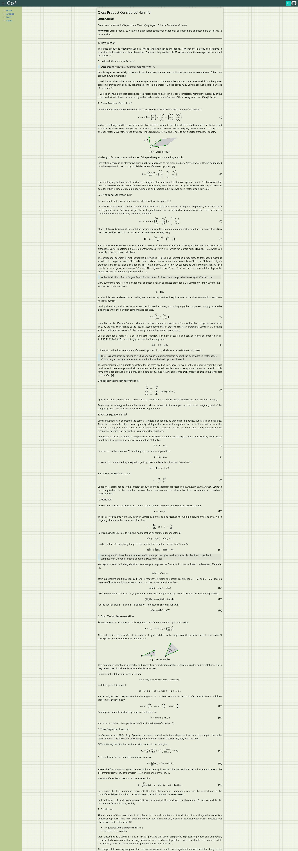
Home (9, 10)
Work (8, 17)
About (9, 20)
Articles (10, 13)
